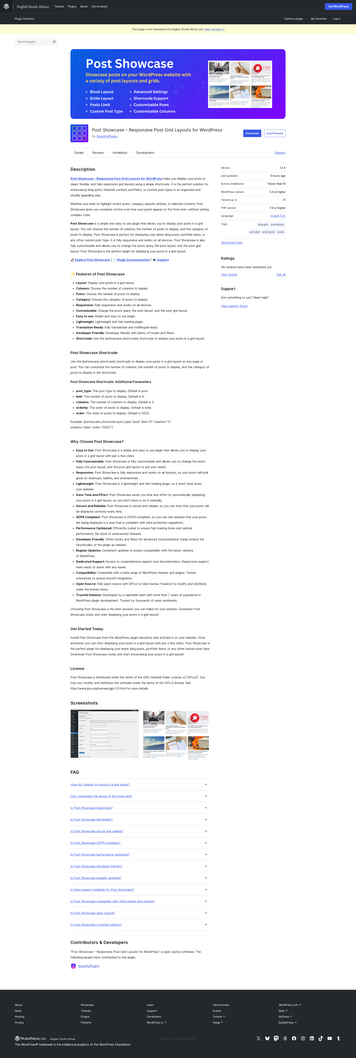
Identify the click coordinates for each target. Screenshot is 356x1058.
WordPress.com (290, 1004)
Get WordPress (338, 6)
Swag (218, 1022)
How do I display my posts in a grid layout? (100, 784)
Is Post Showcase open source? (92, 913)
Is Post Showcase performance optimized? (100, 854)
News (18, 1010)
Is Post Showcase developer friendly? (96, 866)
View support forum (234, 306)
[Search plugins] (54, 41)
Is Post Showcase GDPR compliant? (95, 843)
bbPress (285, 1016)
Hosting (19, 1016)
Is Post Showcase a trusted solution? (96, 925)
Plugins (85, 1016)
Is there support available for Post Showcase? (102, 889)
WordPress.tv (157, 1022)
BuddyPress (288, 1022)
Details (79, 152)
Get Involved (221, 1004)
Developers (154, 1016)
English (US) (278, 215)
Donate (219, 1016)
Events (217, 1010)
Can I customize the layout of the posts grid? (101, 796)
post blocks (277, 224)
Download (252, 133)
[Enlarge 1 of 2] (134, 714)
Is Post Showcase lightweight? (91, 819)
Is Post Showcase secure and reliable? (96, 831)
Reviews (98, 152)
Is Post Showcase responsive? (91, 808)
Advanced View (232, 242)
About (18, 1004)
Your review (229, 274)
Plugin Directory (24, 18)
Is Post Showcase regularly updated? (95, 878)
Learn (150, 1004)
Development (145, 152)
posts (281, 232)
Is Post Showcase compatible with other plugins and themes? (112, 901)
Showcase (87, 1004)
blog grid (263, 224)
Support (280, 152)
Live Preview (275, 133)
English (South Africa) (62, 1038)
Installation (120, 152)
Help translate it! (214, 29)
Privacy (19, 1022)
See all (281, 274)
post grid (255, 232)
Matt (283, 1010)
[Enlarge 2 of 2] (205, 714)
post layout (269, 232)
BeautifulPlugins (107, 136)
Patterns (86, 1022)
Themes (86, 1010)
